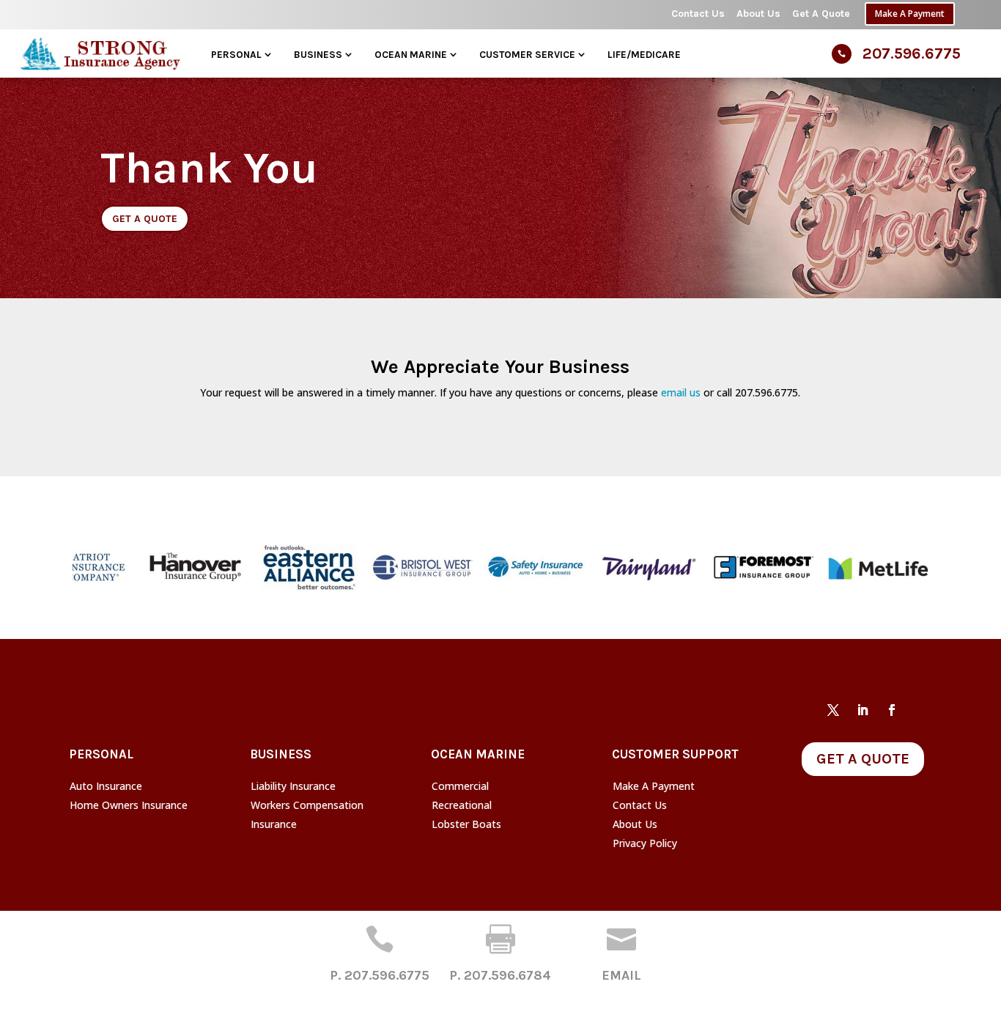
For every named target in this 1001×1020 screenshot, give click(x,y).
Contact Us (698, 13)
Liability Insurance (293, 786)
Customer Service (527, 54)
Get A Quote (821, 13)
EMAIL (621, 975)
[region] (500, 567)
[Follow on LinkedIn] (862, 710)
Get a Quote (144, 218)
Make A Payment (910, 13)
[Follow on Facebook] (892, 710)
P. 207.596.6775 (379, 975)
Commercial (460, 786)
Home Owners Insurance (129, 805)
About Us (758, 13)
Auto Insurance (106, 786)
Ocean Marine (410, 54)
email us (681, 392)
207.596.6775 (912, 53)
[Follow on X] (833, 710)
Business (318, 54)
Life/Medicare (644, 54)
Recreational (462, 805)
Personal (236, 54)
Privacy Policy (645, 843)
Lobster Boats (466, 824)
